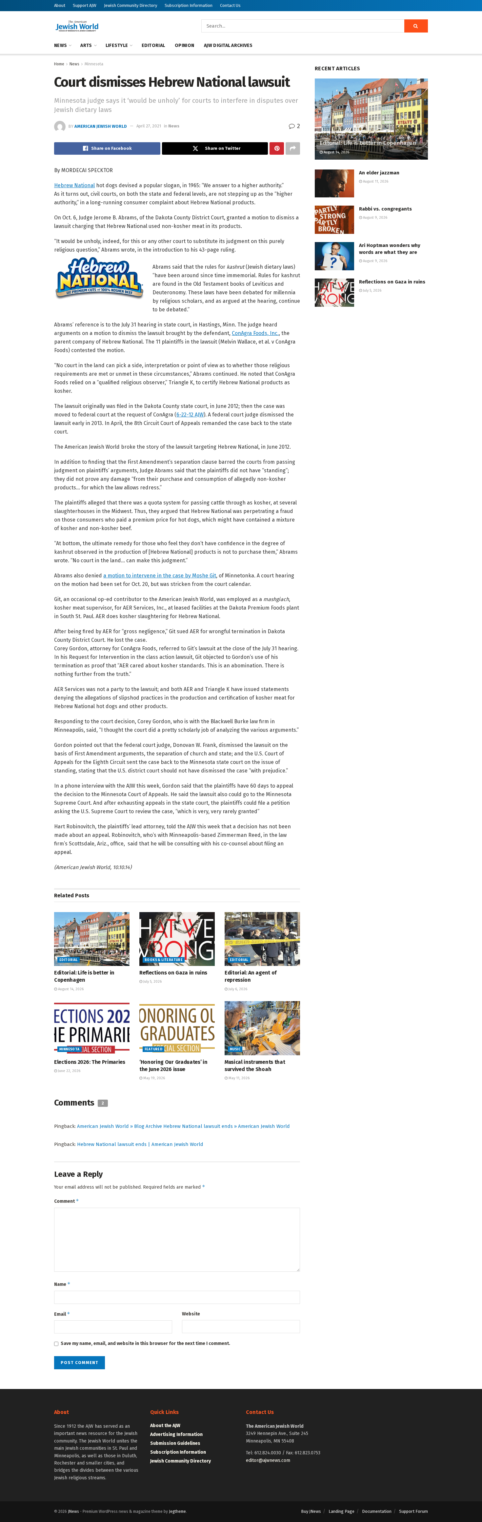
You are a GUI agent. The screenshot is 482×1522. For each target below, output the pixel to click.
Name (62, 1284)
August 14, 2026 (70, 989)
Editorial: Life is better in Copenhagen (368, 143)
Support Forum (413, 1511)
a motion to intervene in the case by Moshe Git (159, 575)
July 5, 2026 (152, 981)
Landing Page (341, 1511)
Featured (153, 1049)
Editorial (153, 45)
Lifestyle (117, 45)
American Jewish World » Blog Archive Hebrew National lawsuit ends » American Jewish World (183, 1126)
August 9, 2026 (374, 217)
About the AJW (165, 1425)
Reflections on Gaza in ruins (173, 973)
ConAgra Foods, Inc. (255, 333)
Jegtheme (177, 1511)
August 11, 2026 (375, 181)
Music (235, 1049)
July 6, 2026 (237, 989)
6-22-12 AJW (190, 415)
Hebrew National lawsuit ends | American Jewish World (140, 1144)
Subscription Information (188, 5)
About (59, 5)
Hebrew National (74, 185)
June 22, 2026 (68, 1071)
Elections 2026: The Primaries (89, 1062)
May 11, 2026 (239, 1078)
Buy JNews (311, 1511)
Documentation (377, 1511)
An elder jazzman (379, 173)
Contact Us (230, 5)
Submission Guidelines (175, 1443)
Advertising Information (176, 1434)
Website (191, 1314)
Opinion (184, 45)
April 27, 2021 (148, 125)
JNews (73, 1511)
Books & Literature (164, 960)
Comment (66, 1201)
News (60, 45)
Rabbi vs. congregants (385, 209)
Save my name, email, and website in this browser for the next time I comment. (145, 1343)
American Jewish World (100, 125)
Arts (86, 45)
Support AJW (84, 5)
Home (59, 64)
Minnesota (94, 64)
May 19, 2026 (153, 1078)
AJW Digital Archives (228, 45)
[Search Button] (416, 26)
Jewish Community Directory (130, 5)
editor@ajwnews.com (268, 1460)
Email (62, 1314)
